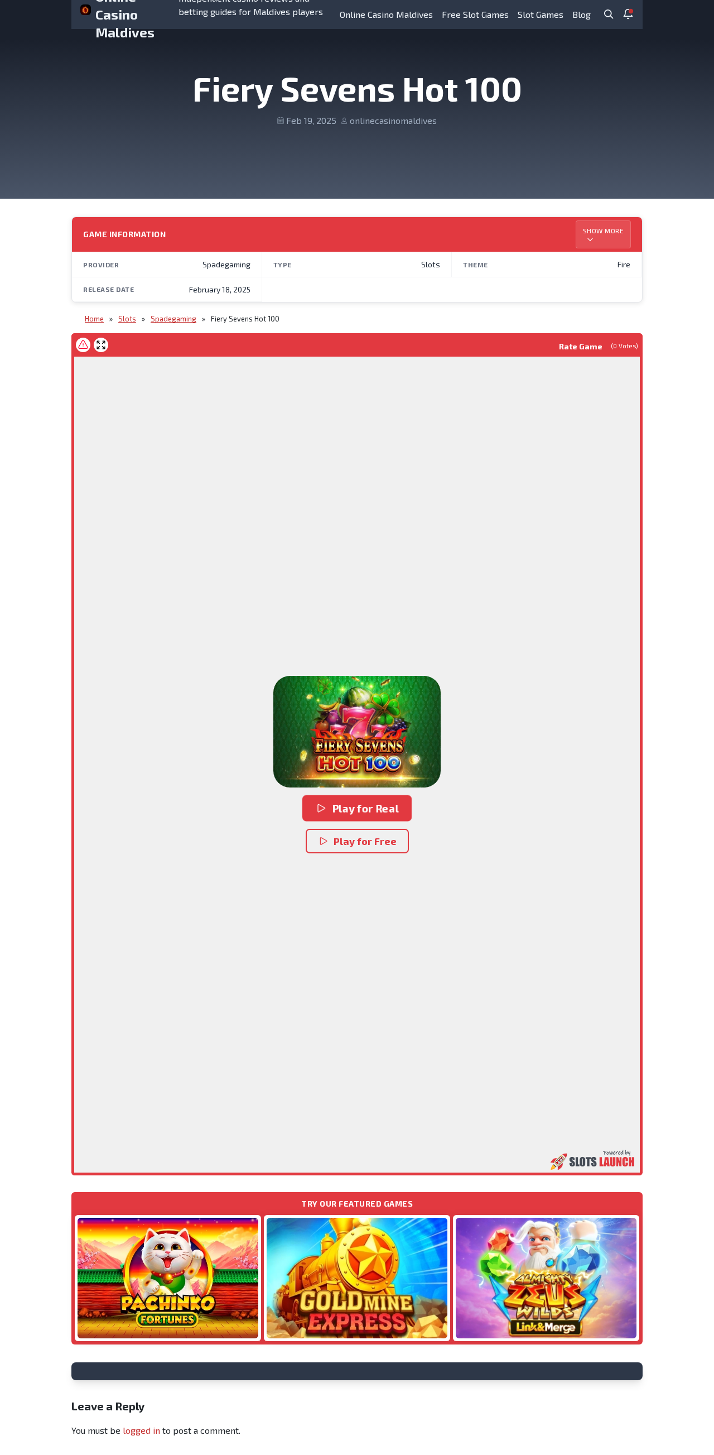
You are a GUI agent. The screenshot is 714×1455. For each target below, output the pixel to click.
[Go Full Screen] (101, 345)
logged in (141, 1430)
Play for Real (365, 808)
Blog (581, 14)
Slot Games (540, 14)
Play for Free (365, 841)
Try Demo (168, 1277)
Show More (603, 230)
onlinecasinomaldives (393, 120)
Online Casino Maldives (386, 14)
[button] (357, 731)
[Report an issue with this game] (83, 345)
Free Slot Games (475, 14)
